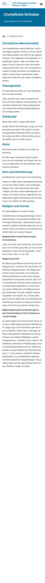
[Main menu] (41, 4)
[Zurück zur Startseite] (3, 36)
